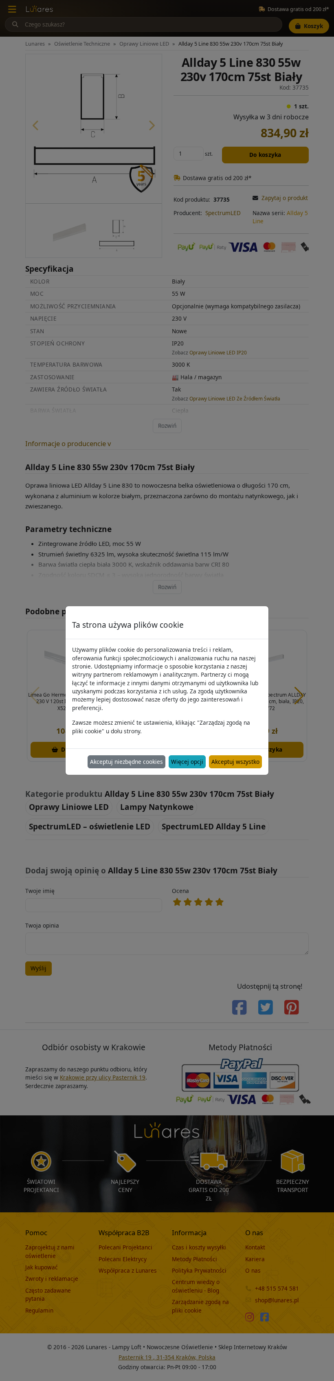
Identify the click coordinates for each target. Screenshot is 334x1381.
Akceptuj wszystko (235, 761)
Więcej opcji (187, 761)
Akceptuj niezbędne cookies (126, 761)
